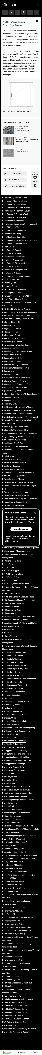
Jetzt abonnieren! (21, 529)
